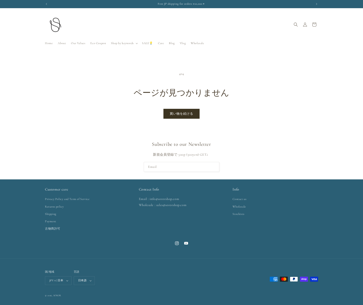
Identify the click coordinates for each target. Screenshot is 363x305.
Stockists (238, 214)
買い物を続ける (181, 114)
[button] (123, 43)
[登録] (214, 167)
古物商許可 (52, 228)
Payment (50, 221)
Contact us (239, 199)
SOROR (57, 295)
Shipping (50, 214)
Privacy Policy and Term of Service (67, 199)
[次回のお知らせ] (316, 4)
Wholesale (239, 206)
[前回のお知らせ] (46, 4)
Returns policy (54, 206)
